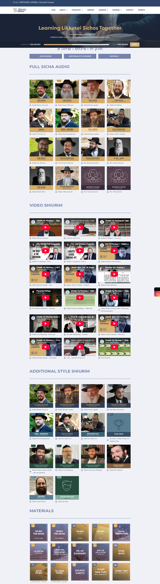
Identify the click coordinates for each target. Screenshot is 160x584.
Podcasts (76, 10)
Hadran (102, 10)
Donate (141, 10)
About (62, 10)
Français (50, 2)
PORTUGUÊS (24, 2)
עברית (15, 2)
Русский (42, 2)
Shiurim (116, 10)
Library (90, 10)
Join (53, 10)
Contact (130, 10)
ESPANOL (34, 2)
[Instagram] (157, 294)
